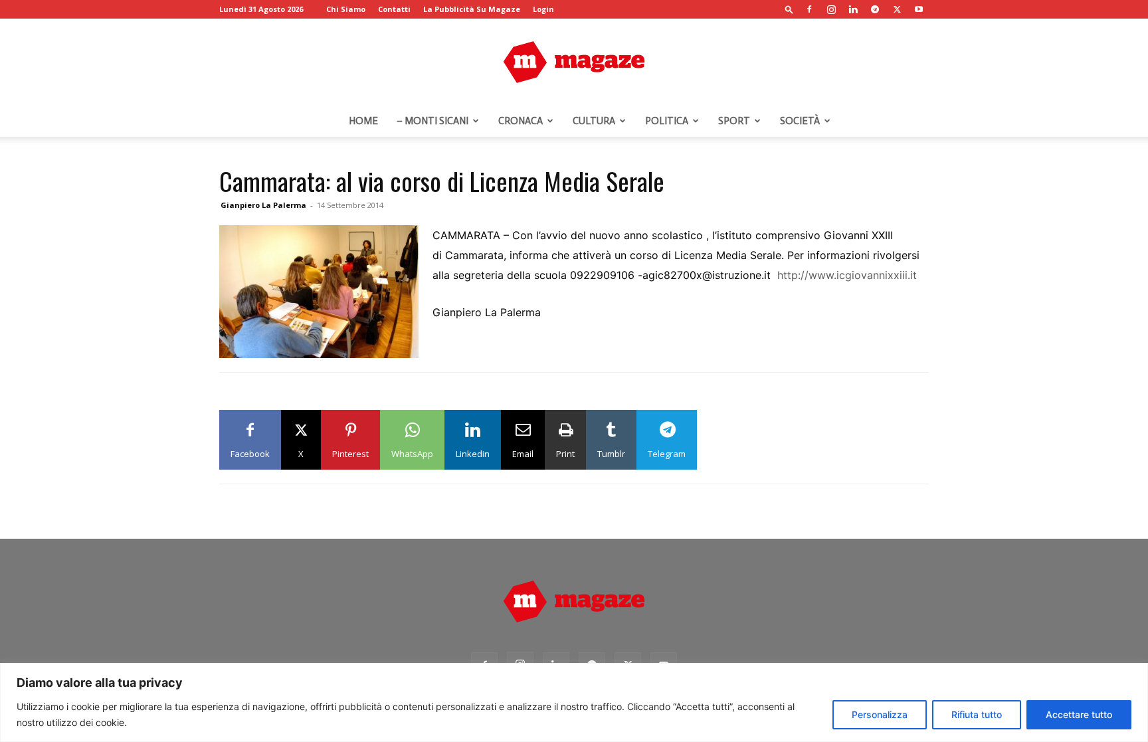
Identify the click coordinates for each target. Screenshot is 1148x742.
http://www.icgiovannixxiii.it (847, 275)
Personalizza (880, 714)
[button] (789, 9)
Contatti (394, 9)
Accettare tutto (1079, 714)
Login (543, 9)
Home (363, 121)
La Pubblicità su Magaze (471, 9)
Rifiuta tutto (976, 714)
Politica (666, 121)
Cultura (594, 121)
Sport (734, 121)
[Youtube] (919, 9)
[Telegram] (875, 9)
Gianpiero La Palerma (263, 205)
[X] (897, 9)
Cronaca (520, 121)
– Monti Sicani (432, 121)
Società (800, 121)
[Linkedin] (853, 9)
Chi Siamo (345, 9)
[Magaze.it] (574, 62)
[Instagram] (831, 9)
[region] (574, 702)
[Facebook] (809, 9)
